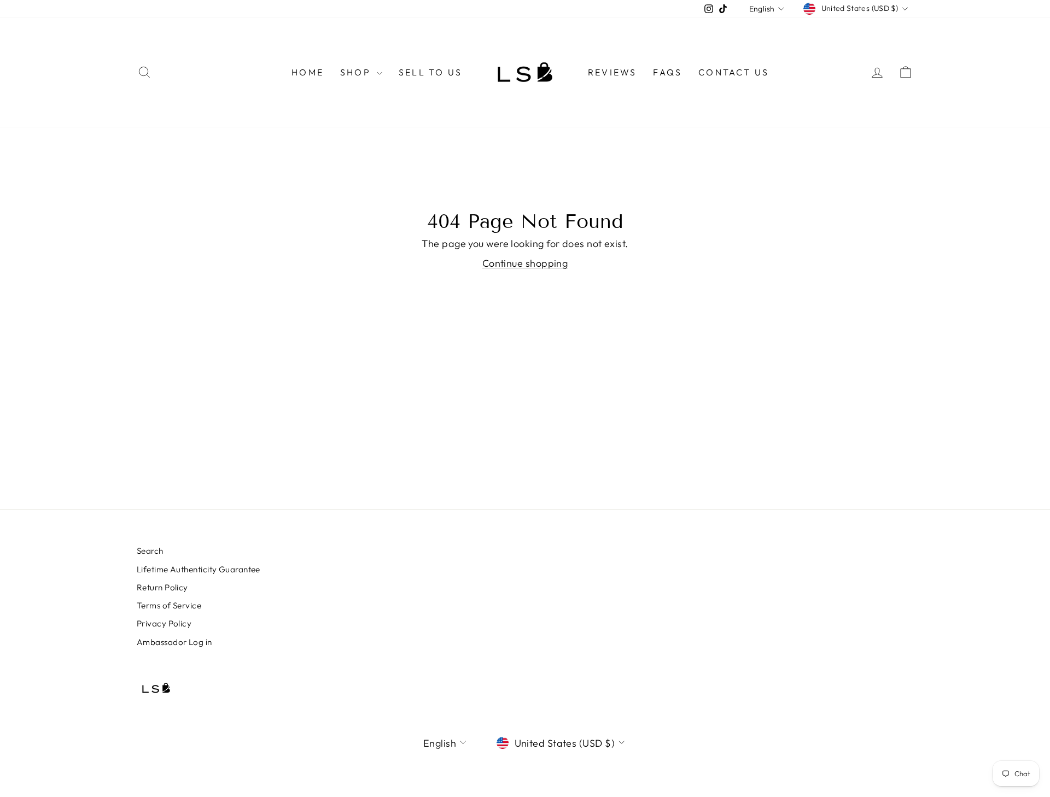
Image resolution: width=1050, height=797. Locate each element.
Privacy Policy (164, 623)
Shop (357, 72)
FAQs (667, 72)
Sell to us (430, 72)
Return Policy (162, 587)
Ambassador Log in (174, 642)
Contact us (733, 72)
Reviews (612, 72)
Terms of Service (169, 605)
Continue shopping (525, 263)
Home (307, 72)
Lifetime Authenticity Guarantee (198, 569)
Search (150, 551)
